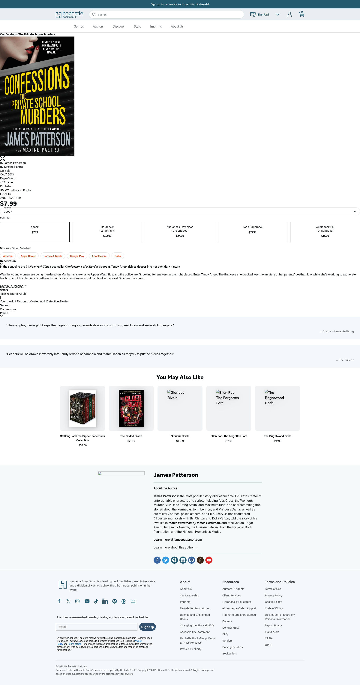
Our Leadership (189, 595)
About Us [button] (177, 26)
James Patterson (15, 162)
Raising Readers (232, 647)
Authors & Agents (233, 589)
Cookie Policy (273, 602)
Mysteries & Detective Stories (49, 301)
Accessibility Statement (195, 632)
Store (137, 26)
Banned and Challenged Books (195, 617)
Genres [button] (79, 26)
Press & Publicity (190, 649)
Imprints (156, 26)
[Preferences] (277, 14)
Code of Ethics (274, 608)
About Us (186, 589)
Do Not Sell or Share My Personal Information (280, 617)
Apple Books (28, 256)
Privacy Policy (273, 595)
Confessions (8, 309)
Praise (4, 313)
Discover (119, 26)
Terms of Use (273, 589)
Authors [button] (98, 26)
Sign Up (147, 627)
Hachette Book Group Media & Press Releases (198, 640)
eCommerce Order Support (239, 608)
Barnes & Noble (53, 256)
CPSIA (269, 638)
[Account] (289, 14)
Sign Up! (263, 14)
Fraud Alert (272, 632)
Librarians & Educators (236, 602)
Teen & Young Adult (13, 293)
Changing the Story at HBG (197, 625)
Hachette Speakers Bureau (239, 614)
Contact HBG (230, 627)
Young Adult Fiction (13, 301)
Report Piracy (273, 625)
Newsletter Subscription (195, 608)
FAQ (225, 634)
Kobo (118, 256)
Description (8, 261)
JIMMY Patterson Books (15, 190)
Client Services (231, 595)
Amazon (8, 256)
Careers (227, 621)
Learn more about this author (174, 547)
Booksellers (229, 653)
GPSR (268, 645)
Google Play (77, 256)
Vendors (227, 640)
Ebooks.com (99, 256)
